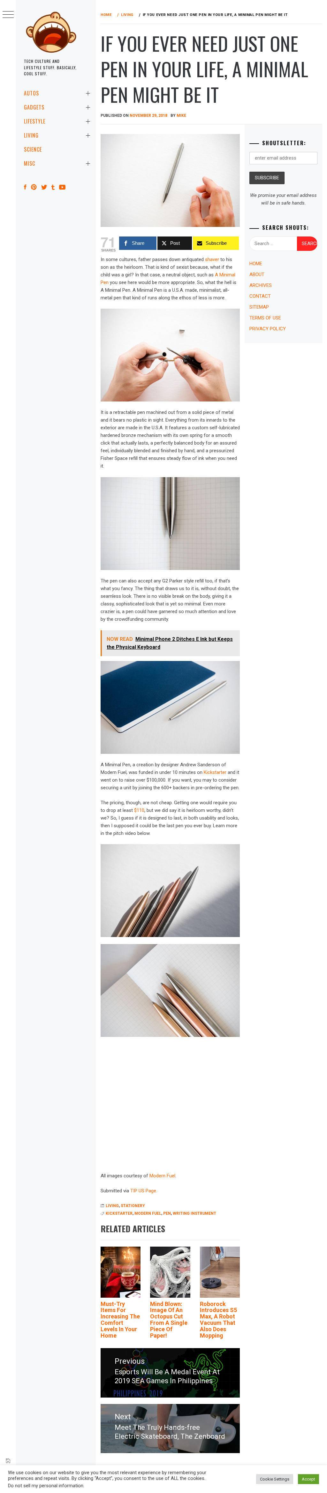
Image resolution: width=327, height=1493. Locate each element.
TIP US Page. (143, 1191)
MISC (29, 163)
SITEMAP (259, 307)
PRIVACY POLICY (267, 329)
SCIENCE (33, 149)
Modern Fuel (162, 1176)
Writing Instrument (194, 1213)
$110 (139, 810)
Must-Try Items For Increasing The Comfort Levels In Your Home (120, 1320)
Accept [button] (308, 1479)
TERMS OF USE (265, 318)
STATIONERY (133, 1206)
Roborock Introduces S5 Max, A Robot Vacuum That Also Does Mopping (218, 1320)
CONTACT (260, 296)
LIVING (31, 135)
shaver (212, 259)
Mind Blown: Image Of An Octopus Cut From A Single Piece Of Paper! (168, 1320)
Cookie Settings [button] (274, 1479)
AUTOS (31, 93)
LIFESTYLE (34, 121)
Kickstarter (215, 772)
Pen (167, 1213)
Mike (181, 115)
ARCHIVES (260, 285)
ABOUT (256, 274)
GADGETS (34, 107)
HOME (255, 263)
